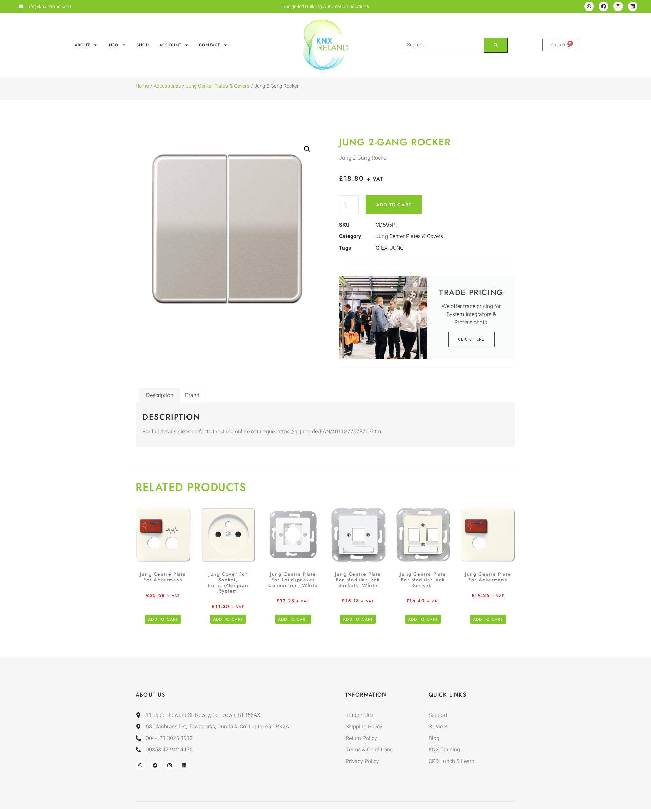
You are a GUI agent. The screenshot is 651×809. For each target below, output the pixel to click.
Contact (209, 45)
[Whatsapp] (589, 6)
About (82, 45)
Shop (142, 45)
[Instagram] (618, 6)
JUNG (397, 248)
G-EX (382, 248)
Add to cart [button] (163, 619)
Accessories (167, 86)
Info (113, 45)
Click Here (471, 339)
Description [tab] (159, 395)
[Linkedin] (632, 6)
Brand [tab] (192, 395)
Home (142, 86)
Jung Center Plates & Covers (218, 86)
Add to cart (393, 204)
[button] (307, 149)
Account (170, 45)
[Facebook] (603, 6)
